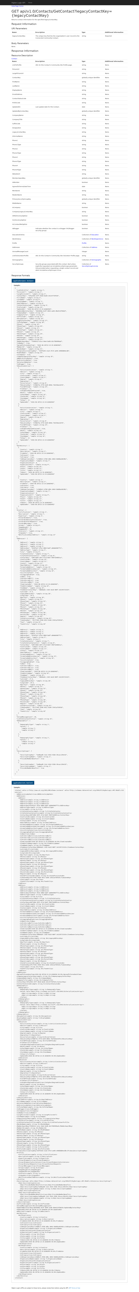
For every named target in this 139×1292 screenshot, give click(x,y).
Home (30, 3)
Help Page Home (17, 6)
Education (95, 235)
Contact (14, 58)
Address (94, 247)
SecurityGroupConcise (90, 266)
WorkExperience (97, 239)
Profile (84, 243)
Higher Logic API (18, 2)
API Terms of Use (74, 1288)
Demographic (96, 260)
